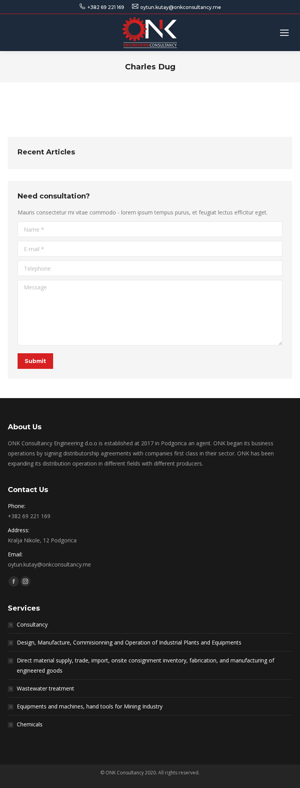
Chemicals (30, 724)
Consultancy (32, 624)
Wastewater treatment (45, 688)
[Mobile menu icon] (284, 33)
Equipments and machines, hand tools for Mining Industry (89, 706)
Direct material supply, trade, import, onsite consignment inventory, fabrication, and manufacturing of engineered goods (145, 665)
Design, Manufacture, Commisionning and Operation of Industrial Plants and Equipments (129, 642)
